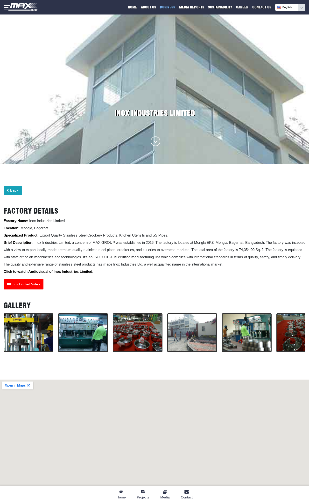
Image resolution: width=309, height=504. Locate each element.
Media (165, 497)
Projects (143, 497)
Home (132, 7)
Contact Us (261, 7)
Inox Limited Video (25, 284)
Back (13, 190)
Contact (187, 497)
